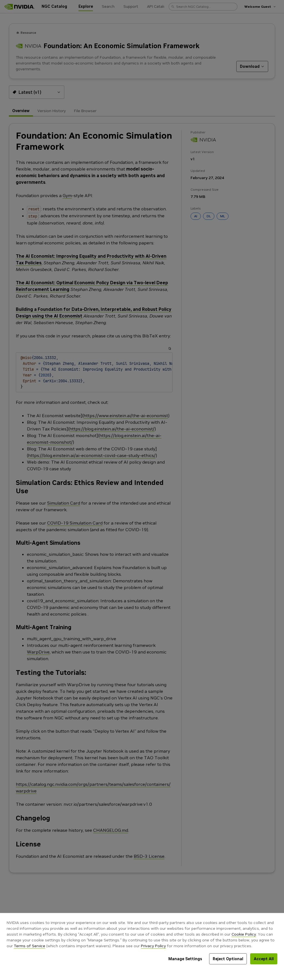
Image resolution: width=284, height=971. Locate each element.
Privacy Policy (153, 945)
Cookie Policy (244, 934)
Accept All (264, 958)
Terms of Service (29, 945)
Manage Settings (185, 958)
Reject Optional (228, 958)
